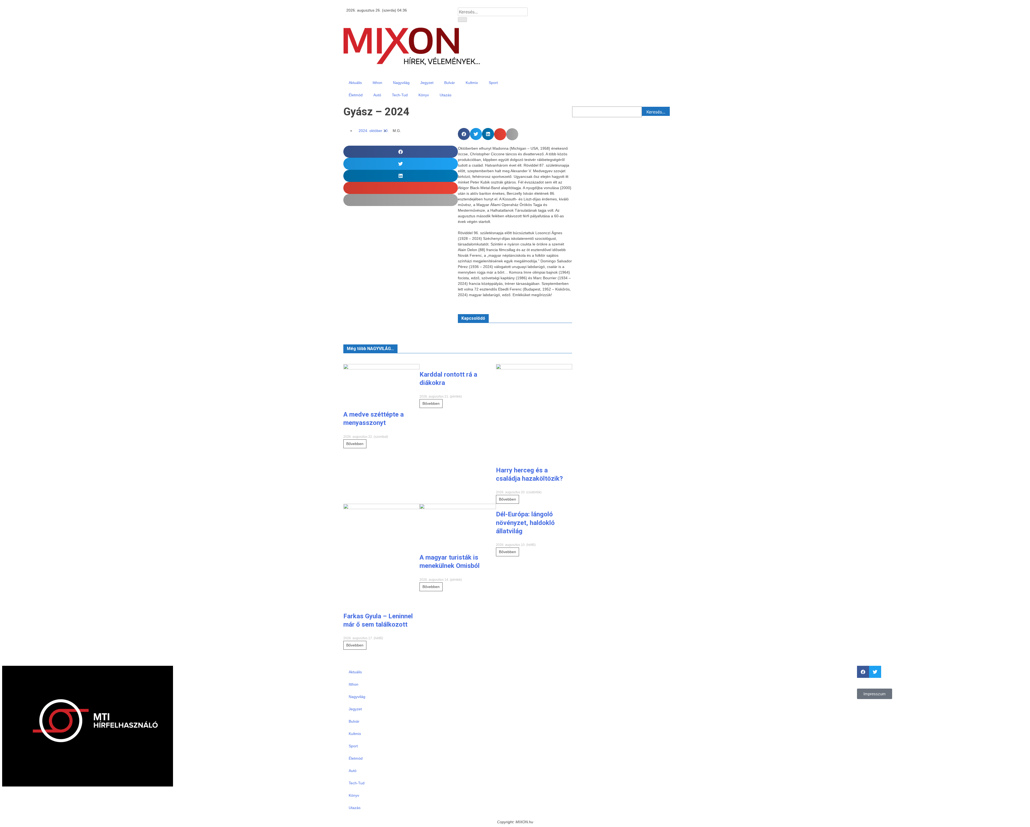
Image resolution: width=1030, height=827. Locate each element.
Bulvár (449, 82)
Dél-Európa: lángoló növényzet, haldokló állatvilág (525, 522)
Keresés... (655, 112)
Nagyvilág (401, 82)
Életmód (356, 95)
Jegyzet (426, 82)
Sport (493, 82)
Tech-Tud (400, 95)
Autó (377, 95)
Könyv (423, 95)
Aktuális (355, 82)
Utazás (445, 95)
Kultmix (472, 82)
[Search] (462, 19)
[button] (464, 134)
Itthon (377, 82)
